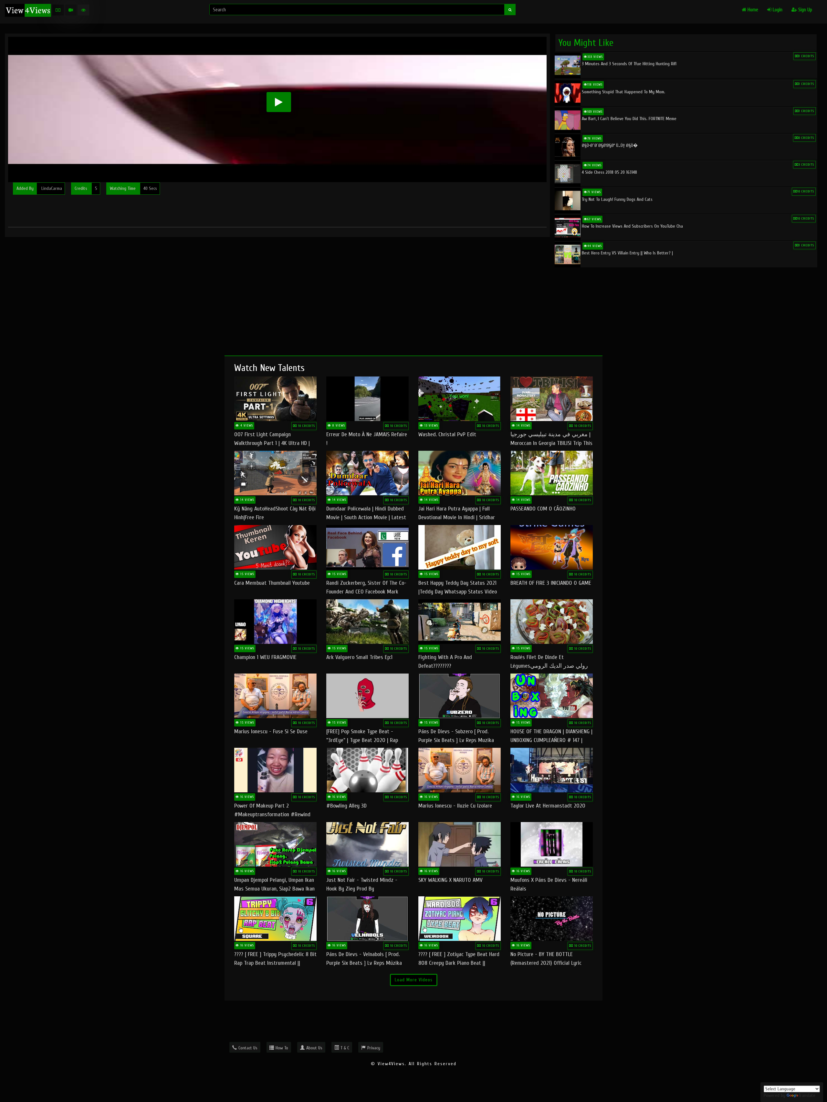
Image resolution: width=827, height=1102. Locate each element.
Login (776, 10)
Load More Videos (414, 980)
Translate (807, 1095)
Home (752, 10)
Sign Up (804, 10)
